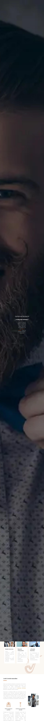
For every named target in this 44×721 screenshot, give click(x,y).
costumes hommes (21, 688)
